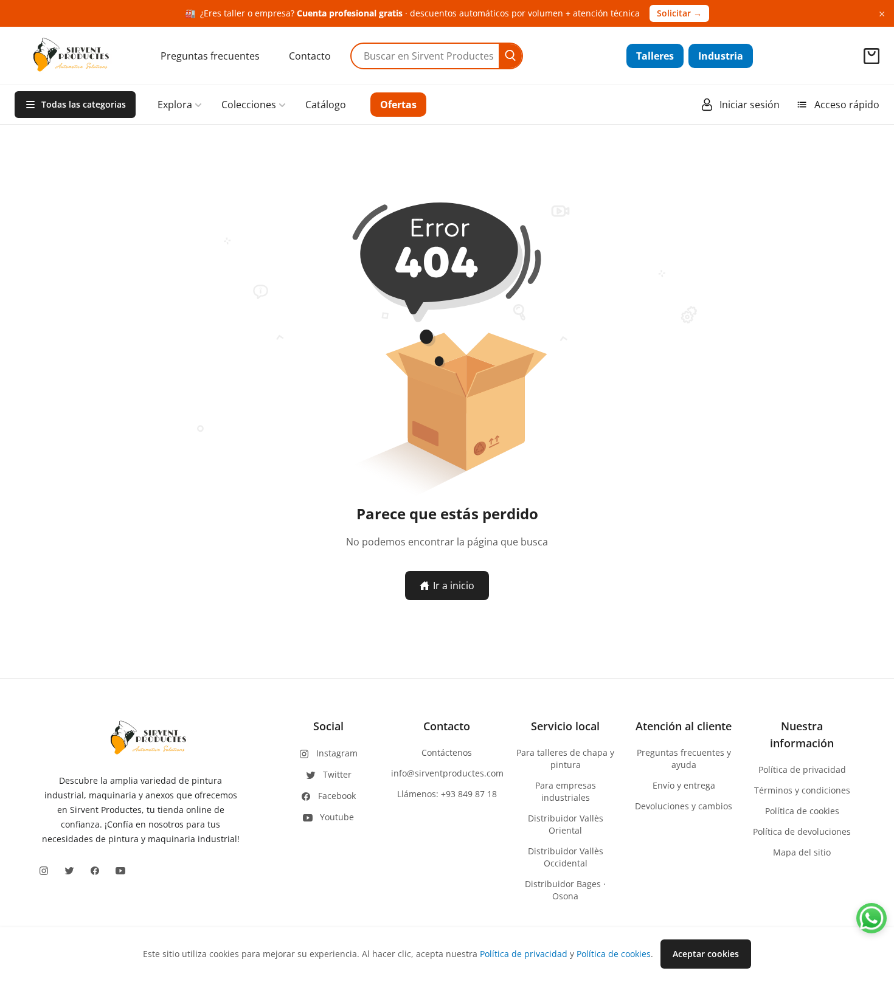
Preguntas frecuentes (210, 56)
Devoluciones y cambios (683, 806)
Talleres (655, 56)
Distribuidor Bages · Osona (565, 890)
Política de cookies (802, 811)
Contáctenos (446, 752)
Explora (175, 104)
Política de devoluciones (802, 831)
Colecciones (248, 104)
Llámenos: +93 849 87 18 (447, 794)
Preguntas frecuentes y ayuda (684, 758)
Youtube (337, 817)
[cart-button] (871, 56)
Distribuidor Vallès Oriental (565, 824)
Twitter (337, 774)
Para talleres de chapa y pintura (565, 758)
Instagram (337, 753)
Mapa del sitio (802, 852)
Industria (720, 56)
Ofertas (398, 104)
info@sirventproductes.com (447, 773)
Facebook (337, 795)
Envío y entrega (684, 785)
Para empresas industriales (565, 791)
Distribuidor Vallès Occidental (565, 857)
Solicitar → (679, 13)
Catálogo (325, 104)
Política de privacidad (802, 769)
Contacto (310, 56)
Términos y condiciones (802, 790)
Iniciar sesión (749, 104)
